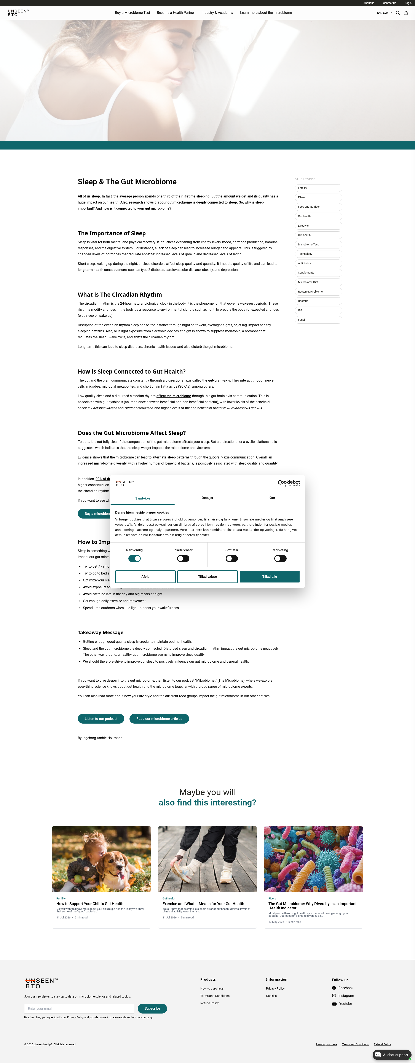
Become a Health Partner (176, 13)
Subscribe (152, 1008)
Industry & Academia (217, 13)
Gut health (304, 216)
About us (369, 3)
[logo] (18, 13)
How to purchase (211, 988)
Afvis (145, 576)
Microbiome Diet (308, 282)
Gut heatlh (304, 235)
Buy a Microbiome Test (132, 13)
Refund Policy (209, 1003)
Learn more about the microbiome (266, 13)
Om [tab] (272, 498)
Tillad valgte (207, 576)
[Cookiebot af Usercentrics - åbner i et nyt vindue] (281, 483)
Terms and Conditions (215, 996)
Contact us (389, 3)
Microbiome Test (308, 244)
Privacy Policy (275, 988)
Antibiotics (304, 263)
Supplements (306, 272)
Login (408, 3)
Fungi (301, 319)
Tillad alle (269, 576)
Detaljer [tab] (208, 498)
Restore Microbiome (310, 291)
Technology (305, 253)
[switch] (183, 558)
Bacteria (303, 300)
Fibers (302, 197)
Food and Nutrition (309, 206)
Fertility (302, 187)
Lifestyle (303, 225)
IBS (300, 310)
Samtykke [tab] (142, 498)
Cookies (271, 996)
